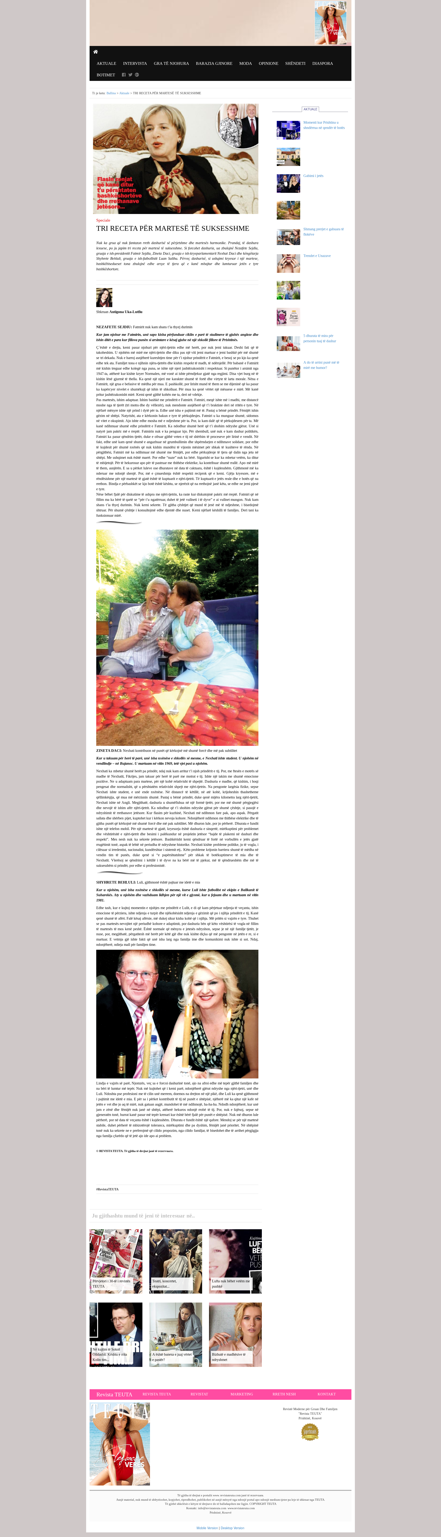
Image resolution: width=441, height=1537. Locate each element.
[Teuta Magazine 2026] (120, 1443)
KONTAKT (327, 1394)
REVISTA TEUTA (157, 1394)
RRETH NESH (284, 1394)
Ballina (111, 93)
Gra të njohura (171, 63)
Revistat (199, 1394)
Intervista (135, 63)
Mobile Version (207, 1528)
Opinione (268, 63)
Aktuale (106, 63)
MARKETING (242, 1394)
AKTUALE (310, 109)
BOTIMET (106, 75)
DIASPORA (322, 63)
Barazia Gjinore (214, 63)
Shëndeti (295, 63)
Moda (245, 63)
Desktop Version (232, 1528)
